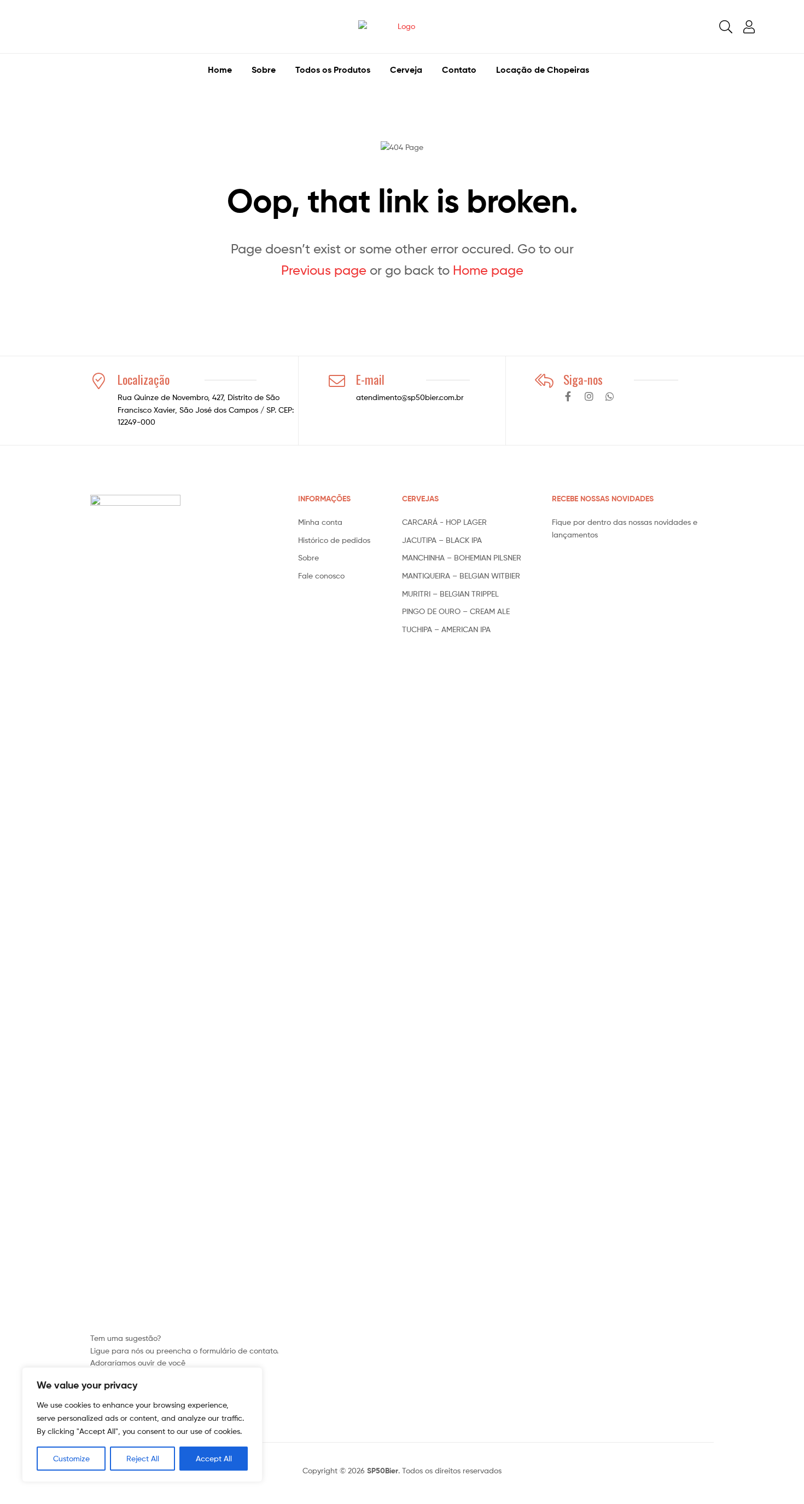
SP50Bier (382, 1471)
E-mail (370, 379)
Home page (488, 270)
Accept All (214, 1458)
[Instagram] (589, 396)
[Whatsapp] (610, 396)
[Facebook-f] (568, 396)
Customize (71, 1458)
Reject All (142, 1458)
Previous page (323, 270)
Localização (144, 379)
